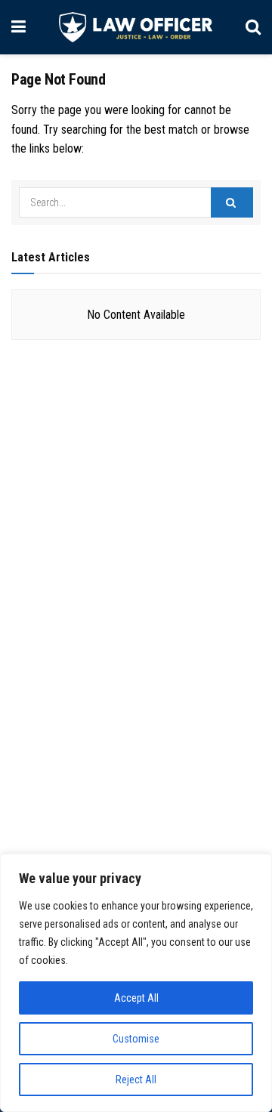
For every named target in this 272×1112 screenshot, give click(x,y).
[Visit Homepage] (135, 27)
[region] (136, 983)
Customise (136, 1039)
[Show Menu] (18, 27)
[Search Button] (253, 27)
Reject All (136, 1079)
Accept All (136, 998)
